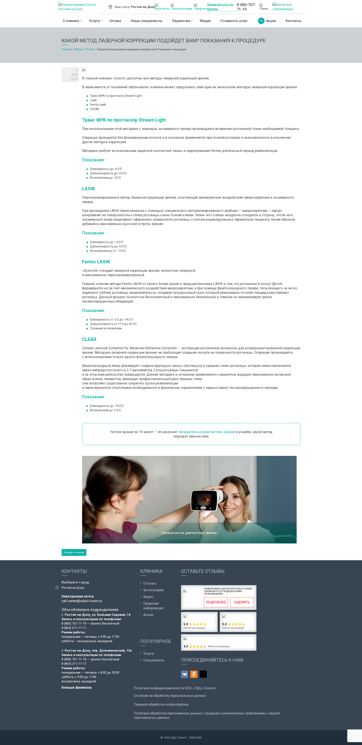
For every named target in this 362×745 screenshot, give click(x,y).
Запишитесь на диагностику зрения (207, 432)
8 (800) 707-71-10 (74, 623)
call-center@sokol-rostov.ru (82, 601)
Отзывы (149, 583)
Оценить (242, 602)
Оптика (115, 21)
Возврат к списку (74, 552)
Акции (271, 21)
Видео (148, 597)
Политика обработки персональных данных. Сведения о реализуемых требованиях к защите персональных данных (207, 715)
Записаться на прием (220, 7)
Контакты (293, 21)
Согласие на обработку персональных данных (170, 696)
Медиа (205, 21)
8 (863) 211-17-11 (74, 628)
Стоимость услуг (234, 21)
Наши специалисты (146, 21)
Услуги (94, 21)
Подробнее (216, 602)
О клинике (71, 21)
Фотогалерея (153, 590)
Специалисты (153, 660)
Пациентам (181, 21)
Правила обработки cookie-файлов (161, 704)
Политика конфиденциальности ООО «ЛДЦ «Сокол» (175, 688)
